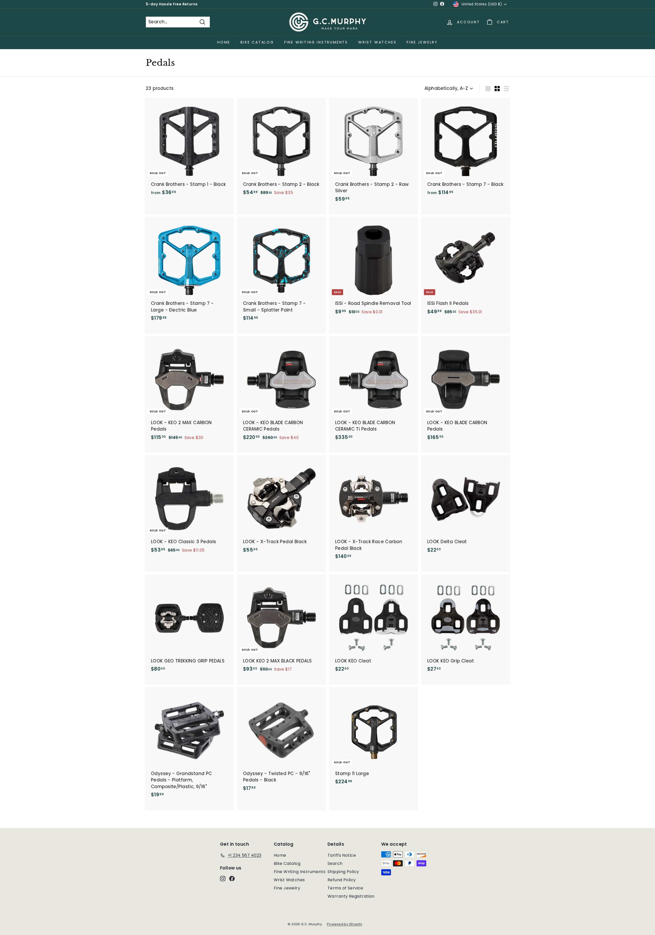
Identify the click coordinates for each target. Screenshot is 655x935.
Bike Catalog (257, 42)
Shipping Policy (343, 872)
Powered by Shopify (344, 924)
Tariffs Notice (342, 855)
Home (223, 42)
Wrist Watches (377, 42)
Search (335, 863)
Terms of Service (345, 888)
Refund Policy (342, 880)
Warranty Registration (351, 896)
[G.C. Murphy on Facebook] (232, 878)
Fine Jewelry (422, 42)
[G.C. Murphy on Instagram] (222, 878)
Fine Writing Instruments (316, 42)
